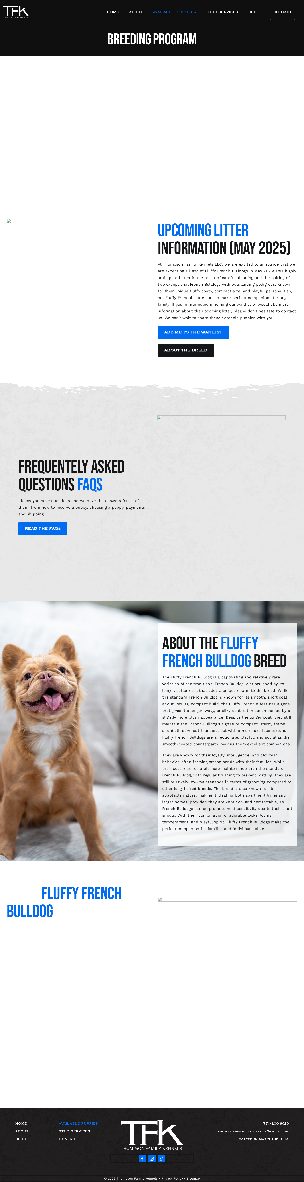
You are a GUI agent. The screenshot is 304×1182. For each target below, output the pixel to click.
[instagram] (152, 1158)
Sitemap (193, 1178)
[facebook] (142, 1158)
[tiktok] (161, 1158)
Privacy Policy (172, 1178)
